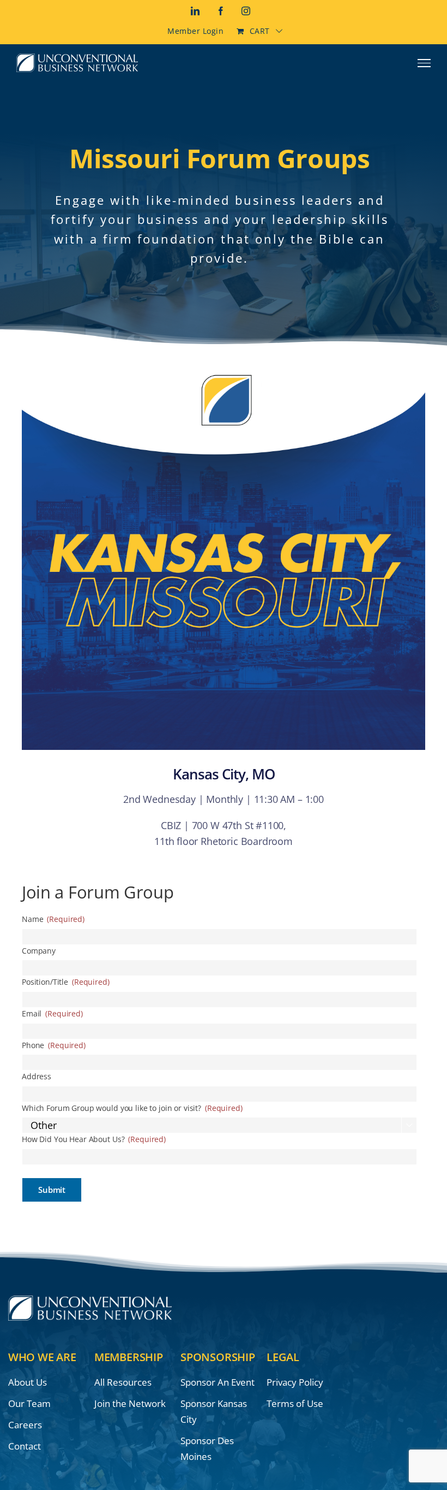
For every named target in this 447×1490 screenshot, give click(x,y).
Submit (51, 1189)
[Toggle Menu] (424, 63)
